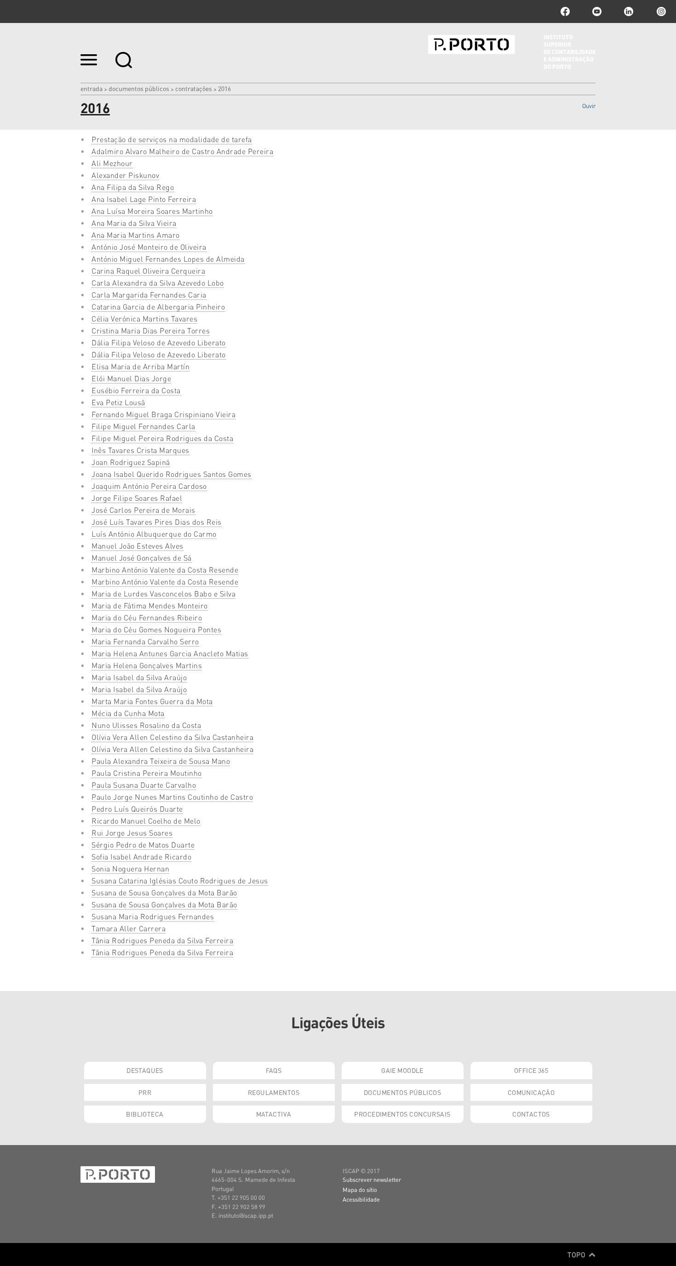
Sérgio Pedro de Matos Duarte (143, 844)
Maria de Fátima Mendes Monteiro (150, 605)
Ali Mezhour (112, 163)
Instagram (660, 11)
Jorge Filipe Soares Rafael (137, 498)
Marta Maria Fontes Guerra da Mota (152, 701)
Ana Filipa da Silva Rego (133, 187)
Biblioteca (144, 1114)
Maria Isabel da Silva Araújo (139, 677)
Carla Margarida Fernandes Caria (149, 294)
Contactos (531, 1114)
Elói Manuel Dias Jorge (131, 378)
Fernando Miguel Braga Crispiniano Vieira (163, 414)
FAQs (274, 1070)
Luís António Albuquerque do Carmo (154, 533)
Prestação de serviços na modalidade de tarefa (172, 139)
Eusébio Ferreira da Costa (136, 390)
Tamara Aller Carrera (129, 928)
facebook (565, 11)
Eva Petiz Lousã (118, 402)
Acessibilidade (361, 1199)
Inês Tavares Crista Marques (140, 450)
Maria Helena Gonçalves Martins (147, 665)
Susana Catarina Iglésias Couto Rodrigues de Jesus (180, 880)
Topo (577, 1254)
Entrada (91, 88)
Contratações (193, 88)
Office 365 (531, 1070)
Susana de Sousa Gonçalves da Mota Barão (164, 892)
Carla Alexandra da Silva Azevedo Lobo (158, 282)
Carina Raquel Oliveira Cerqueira (148, 270)
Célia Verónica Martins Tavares (144, 318)
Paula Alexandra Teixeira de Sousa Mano (161, 761)
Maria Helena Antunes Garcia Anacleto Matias (170, 653)
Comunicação (531, 1092)
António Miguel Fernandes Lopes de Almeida (168, 259)
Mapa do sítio (360, 1189)
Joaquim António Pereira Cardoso (149, 486)
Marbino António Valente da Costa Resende (165, 569)
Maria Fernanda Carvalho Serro (145, 641)
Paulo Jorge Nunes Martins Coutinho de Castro (172, 797)
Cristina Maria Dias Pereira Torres (151, 330)
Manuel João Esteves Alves (137, 545)
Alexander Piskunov (125, 175)
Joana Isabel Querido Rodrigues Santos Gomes (172, 474)
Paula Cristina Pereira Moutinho (147, 773)
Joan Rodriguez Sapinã (131, 462)
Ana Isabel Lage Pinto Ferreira (144, 199)
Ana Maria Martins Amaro (136, 235)
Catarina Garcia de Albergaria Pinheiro (158, 306)
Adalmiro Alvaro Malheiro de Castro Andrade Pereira (182, 151)
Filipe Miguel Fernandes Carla (143, 426)
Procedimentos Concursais (402, 1114)
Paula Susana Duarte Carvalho (144, 785)
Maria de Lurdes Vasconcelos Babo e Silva (163, 593)
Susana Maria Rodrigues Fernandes (153, 916)
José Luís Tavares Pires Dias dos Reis (157, 522)
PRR (144, 1092)
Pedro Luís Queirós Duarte (137, 808)
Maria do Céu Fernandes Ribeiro (147, 617)
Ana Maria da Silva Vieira (134, 223)
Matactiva (274, 1114)
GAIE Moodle (402, 1070)
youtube (597, 11)
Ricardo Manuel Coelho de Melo (146, 820)
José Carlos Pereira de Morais (143, 510)
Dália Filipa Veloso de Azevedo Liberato (159, 342)
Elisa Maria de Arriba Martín (140, 366)
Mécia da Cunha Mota (128, 713)
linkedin (628, 11)
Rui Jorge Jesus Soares (132, 832)
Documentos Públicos (139, 88)
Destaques (144, 1070)
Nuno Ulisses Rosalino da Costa (146, 725)
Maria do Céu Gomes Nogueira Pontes (156, 629)
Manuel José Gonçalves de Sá (142, 557)
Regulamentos (273, 1092)
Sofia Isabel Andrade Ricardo (141, 856)
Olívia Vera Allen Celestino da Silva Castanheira (172, 737)
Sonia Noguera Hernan (130, 868)
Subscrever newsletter (372, 1179)
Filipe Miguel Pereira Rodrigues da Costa (162, 438)
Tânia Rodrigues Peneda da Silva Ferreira (162, 940)
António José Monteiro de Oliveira (149, 247)
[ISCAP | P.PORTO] (512, 52)
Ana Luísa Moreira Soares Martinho (152, 211)
